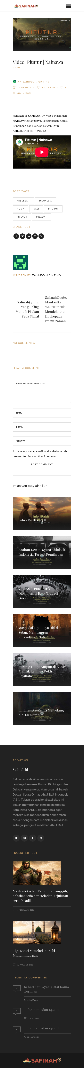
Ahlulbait (23, 201)
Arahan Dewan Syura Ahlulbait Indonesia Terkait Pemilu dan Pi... (42, 554)
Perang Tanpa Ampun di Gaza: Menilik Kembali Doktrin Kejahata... (42, 671)
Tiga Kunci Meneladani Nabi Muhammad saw (34, 952)
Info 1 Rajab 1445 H (32, 520)
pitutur (53, 209)
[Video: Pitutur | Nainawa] (23, 262)
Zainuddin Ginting (36, 82)
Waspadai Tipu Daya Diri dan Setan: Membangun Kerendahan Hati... (40, 632)
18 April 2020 (26, 87)
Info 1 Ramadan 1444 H (41, 1009)
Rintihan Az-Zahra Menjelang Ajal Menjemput (41, 712)
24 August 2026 (25, 965)
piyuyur (22, 217)
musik (20, 209)
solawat (41, 217)
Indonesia (45, 201)
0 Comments (50, 87)
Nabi (36, 209)
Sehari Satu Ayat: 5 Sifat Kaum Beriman (46, 989)
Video (17, 67)
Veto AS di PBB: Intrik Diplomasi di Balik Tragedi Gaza (38, 593)
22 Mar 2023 (32, 1018)
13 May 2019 (32, 1000)
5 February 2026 (25, 910)
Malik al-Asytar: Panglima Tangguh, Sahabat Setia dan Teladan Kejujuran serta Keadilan (40, 896)
